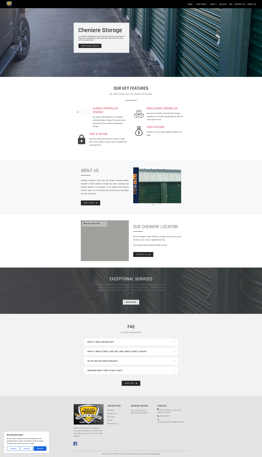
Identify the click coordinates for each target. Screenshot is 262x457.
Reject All (27, 448)
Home (189, 4)
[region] (26, 442)
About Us (251, 4)
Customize (13, 448)
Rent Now (201, 4)
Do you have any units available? (102, 361)
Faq (230, 4)
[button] (135, 185)
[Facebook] (74, 442)
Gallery (223, 4)
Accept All (40, 448)
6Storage (157, 454)
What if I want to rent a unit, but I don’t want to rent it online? (117, 351)
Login (212, 4)
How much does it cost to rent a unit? (105, 370)
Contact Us (240, 4)
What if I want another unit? (100, 342)
